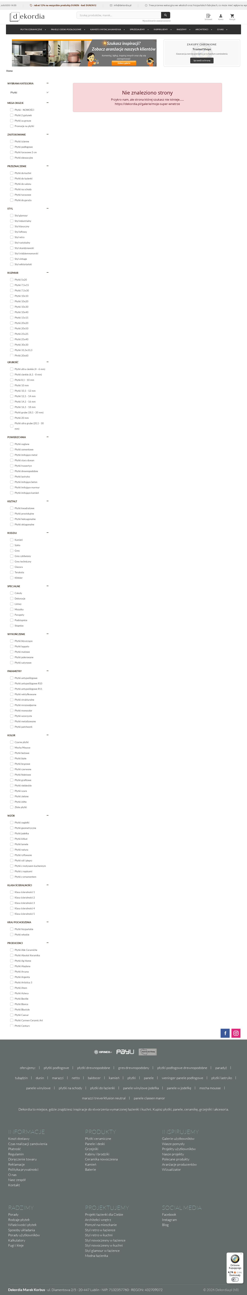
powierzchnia (16, 437)
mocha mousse (210, 1088)
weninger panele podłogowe (182, 1078)
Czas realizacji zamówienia (27, 1144)
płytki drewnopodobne (93, 1068)
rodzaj (12, 533)
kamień (114, 1078)
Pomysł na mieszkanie (101, 1225)
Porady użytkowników (24, 1235)
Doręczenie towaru (22, 1159)
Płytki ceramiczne (31, 29)
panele (149, 1078)
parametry (14, 671)
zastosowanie (16, 134)
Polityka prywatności (23, 1169)
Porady (13, 1214)
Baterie (90, 1169)
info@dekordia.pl (109, 5)
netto (76, 1078)
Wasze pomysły (173, 1144)
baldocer (94, 1078)
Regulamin (16, 1154)
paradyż (221, 1068)
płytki (131, 1078)
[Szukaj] (165, 15)
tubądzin (21, 1078)
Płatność (14, 1149)
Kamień (90, 1164)
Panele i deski (95, 1144)
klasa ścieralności (19, 885)
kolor (11, 735)
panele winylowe (38, 1088)
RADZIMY (182, 29)
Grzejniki (91, 1149)
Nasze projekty (173, 1154)
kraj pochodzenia (19, 922)
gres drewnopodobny (133, 1068)
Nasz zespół (17, 1180)
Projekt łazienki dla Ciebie (104, 1214)
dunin (40, 1078)
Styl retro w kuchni (99, 1235)
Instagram (169, 1219)
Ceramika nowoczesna (101, 1159)
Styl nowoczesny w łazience (105, 1240)
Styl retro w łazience (100, 1230)
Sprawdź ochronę (201, 60)
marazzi (58, 1078)
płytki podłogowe (56, 1068)
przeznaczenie (16, 166)
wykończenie (16, 634)
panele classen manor (149, 1098)
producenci (15, 943)
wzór (11, 815)
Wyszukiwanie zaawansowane (156, 20)
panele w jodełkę (179, 1088)
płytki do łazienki (102, 1088)
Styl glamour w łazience (102, 1250)
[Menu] (241, 1255)
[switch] (235, 1279)
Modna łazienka (96, 1255)
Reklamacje (16, 1164)
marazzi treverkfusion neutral (104, 1098)
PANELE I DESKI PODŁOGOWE (66, 29)
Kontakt (14, 1185)
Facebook (169, 1214)
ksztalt (12, 501)
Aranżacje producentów (179, 1164)
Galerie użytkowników (178, 1138)
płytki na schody (70, 1088)
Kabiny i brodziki (97, 1154)
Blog (165, 1225)
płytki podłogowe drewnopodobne (182, 1068)
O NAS (220, 29)
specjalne (13, 586)
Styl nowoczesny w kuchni (104, 1245)
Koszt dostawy (18, 1138)
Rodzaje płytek (19, 1219)
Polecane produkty (175, 1159)
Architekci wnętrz (98, 1219)
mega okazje (15, 103)
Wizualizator (171, 1169)
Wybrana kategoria (20, 83)
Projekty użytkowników (179, 1149)
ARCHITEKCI (201, 29)
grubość (12, 362)
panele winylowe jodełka (141, 1088)
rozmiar (12, 272)
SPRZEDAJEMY (137, 29)
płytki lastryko (221, 1078)
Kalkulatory (16, 1240)
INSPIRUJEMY (161, 29)
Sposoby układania (21, 1230)
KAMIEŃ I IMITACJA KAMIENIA (105, 29)
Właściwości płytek (22, 1225)
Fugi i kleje (16, 1245)
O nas (12, 1175)
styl (10, 208)
